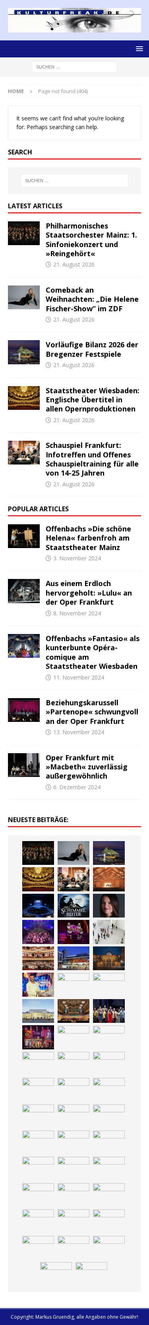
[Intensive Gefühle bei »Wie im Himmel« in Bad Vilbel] (109, 1011)
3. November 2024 (77, 558)
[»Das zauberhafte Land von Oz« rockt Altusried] (109, 1168)
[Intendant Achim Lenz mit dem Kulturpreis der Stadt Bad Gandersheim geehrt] (109, 1037)
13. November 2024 (78, 732)
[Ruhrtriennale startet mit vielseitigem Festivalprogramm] (38, 1090)
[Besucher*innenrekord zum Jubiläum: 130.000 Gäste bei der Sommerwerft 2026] (73, 1142)
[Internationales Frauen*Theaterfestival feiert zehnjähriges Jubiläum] (73, 1037)
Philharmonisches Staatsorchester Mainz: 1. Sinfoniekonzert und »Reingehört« (91, 239)
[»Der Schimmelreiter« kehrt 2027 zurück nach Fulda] (73, 906)
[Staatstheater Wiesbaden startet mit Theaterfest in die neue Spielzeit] (38, 958)
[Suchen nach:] (74, 66)
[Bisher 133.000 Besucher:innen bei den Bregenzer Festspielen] (109, 1221)
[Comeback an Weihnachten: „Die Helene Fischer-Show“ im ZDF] (24, 297)
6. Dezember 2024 (77, 787)
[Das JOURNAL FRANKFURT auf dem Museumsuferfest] (109, 1116)
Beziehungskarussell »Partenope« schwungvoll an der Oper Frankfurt (92, 712)
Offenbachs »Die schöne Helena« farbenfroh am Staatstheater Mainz (88, 538)
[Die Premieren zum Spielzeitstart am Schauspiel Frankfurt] (73, 958)
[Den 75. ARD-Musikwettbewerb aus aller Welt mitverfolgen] (38, 1221)
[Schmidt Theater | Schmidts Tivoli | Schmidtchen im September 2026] (38, 1037)
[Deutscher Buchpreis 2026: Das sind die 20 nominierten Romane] (73, 1116)
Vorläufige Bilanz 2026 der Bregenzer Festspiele (92, 349)
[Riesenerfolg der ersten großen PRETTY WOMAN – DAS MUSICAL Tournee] (38, 932)
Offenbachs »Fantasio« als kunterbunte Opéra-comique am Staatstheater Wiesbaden (92, 652)
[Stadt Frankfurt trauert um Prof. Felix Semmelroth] (38, 1168)
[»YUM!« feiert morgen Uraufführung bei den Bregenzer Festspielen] (73, 932)
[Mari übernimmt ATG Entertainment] (38, 906)
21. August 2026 (74, 264)
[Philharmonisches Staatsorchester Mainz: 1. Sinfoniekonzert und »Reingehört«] (24, 233)
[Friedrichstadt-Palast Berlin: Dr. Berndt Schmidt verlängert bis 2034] (38, 1064)
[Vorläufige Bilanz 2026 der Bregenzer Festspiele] (24, 352)
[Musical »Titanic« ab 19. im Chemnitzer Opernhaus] (109, 958)
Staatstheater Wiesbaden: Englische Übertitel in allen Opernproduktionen (92, 400)
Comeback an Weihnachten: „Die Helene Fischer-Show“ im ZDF (92, 299)
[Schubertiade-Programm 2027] (109, 879)
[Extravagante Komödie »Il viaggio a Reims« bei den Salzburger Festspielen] (73, 1195)
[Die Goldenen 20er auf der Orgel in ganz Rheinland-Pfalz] (38, 1142)
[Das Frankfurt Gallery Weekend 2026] (109, 932)
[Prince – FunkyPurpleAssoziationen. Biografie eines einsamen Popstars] (109, 906)
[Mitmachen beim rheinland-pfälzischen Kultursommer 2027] (73, 1221)
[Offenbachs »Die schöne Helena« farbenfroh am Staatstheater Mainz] (24, 536)
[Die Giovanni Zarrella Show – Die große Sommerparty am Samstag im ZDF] (38, 984)
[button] (138, 48)
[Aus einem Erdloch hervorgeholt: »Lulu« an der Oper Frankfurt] (24, 591)
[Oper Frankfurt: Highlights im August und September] (73, 1090)
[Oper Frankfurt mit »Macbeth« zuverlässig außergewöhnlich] (24, 765)
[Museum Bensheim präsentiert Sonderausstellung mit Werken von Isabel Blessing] (38, 1248)
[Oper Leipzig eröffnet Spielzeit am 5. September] (73, 1248)
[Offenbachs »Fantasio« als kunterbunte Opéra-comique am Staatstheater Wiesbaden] (24, 646)
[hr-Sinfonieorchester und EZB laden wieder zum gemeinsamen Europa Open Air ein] (109, 1142)
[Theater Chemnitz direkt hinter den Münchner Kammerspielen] (109, 1090)
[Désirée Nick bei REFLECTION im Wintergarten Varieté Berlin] (56, 1274)
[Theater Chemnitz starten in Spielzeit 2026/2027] (109, 1064)
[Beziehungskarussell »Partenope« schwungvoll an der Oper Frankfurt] (24, 710)
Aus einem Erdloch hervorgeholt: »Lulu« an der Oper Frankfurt (89, 593)
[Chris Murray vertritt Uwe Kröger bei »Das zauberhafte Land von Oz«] (109, 1195)
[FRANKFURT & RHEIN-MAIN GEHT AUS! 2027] (73, 1064)
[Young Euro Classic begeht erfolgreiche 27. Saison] (73, 1011)
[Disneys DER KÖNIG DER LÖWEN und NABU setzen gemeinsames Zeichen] (38, 1116)
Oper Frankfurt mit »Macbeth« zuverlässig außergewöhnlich (87, 767)
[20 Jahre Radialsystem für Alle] (109, 1248)
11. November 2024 (78, 677)
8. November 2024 (77, 613)
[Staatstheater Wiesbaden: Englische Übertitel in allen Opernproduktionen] (24, 398)
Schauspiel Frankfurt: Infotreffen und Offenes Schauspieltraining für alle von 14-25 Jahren (92, 459)
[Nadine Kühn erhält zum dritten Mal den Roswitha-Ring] (73, 985)
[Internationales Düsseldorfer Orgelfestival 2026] (38, 1195)
